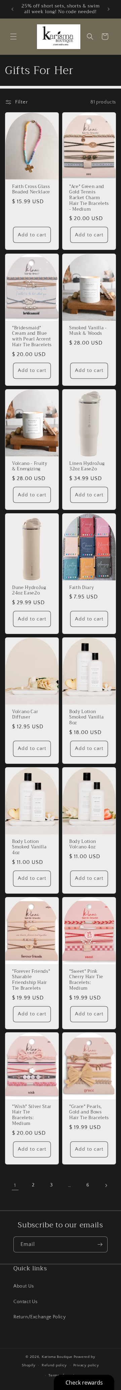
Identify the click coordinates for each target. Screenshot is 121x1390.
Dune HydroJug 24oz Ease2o (29, 590)
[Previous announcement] (12, 9)
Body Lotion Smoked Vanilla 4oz (29, 847)
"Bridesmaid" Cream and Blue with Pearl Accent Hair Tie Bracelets (32, 336)
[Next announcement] (108, 9)
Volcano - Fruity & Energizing (29, 466)
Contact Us (25, 1301)
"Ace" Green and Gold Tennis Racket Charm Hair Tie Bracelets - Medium (89, 198)
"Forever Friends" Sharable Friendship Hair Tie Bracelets (31, 979)
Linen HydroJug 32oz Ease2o (87, 466)
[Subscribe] (99, 1244)
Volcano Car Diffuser (25, 714)
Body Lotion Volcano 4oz (82, 844)
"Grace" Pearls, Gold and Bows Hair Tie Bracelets (89, 1112)
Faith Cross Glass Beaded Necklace (31, 189)
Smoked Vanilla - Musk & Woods (88, 330)
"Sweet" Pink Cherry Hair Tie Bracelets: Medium (86, 979)
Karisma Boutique (57, 1357)
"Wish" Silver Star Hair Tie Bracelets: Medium (31, 1115)
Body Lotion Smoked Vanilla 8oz (86, 717)
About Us (23, 1286)
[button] (13, 36)
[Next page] (105, 1185)
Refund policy (54, 1365)
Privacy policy (86, 1365)
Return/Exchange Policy (39, 1317)
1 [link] (15, 1185)
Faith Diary (81, 587)
